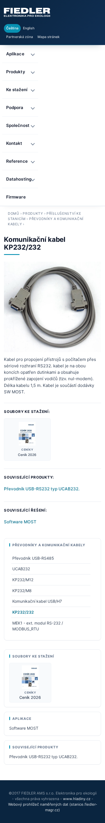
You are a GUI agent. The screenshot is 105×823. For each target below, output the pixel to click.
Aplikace (15, 53)
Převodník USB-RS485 (33, 558)
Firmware (16, 197)
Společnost (17, 125)
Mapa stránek (49, 37)
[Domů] (27, 12)
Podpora (15, 107)
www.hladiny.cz (76, 798)
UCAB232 (21, 568)
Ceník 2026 (27, 455)
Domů (13, 213)
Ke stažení (16, 89)
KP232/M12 (22, 579)
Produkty (33, 213)
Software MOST (20, 521)
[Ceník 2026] (27, 434)
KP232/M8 (22, 590)
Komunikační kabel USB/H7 (37, 601)
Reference (17, 161)
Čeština (12, 28)
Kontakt (14, 143)
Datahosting (18, 179)
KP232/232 (23, 612)
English (28, 28)
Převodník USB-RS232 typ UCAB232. (42, 488)
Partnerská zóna (19, 37)
